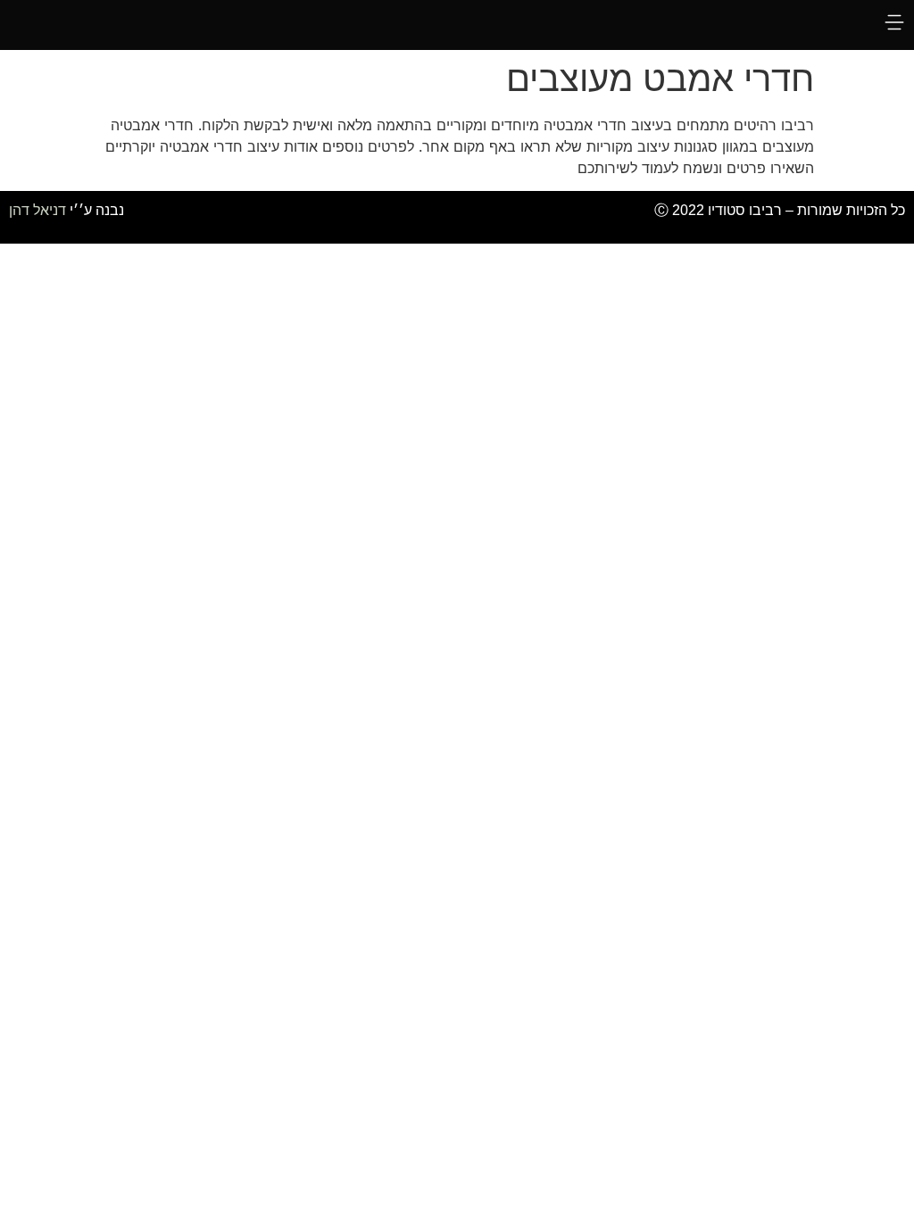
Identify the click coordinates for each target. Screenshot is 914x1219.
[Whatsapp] (376, 217)
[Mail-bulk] (457, 217)
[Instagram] (497, 217)
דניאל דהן (37, 210)
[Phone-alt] (416, 217)
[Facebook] (537, 217)
